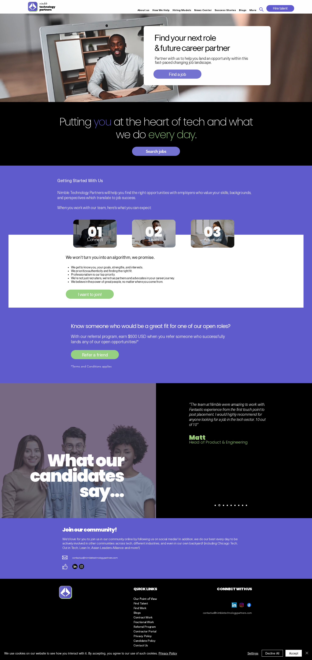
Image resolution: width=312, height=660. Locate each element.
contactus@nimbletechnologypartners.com (95, 558)
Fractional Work (144, 622)
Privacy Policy (168, 653)
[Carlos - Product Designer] (246, 505)
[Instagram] (81, 566)
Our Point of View (145, 599)
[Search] (261, 9)
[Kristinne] (223, 505)
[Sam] (227, 505)
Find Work (140, 608)
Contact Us (141, 645)
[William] (231, 505)
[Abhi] (235, 505)
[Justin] (238, 505)
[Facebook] (249, 605)
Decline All (272, 653)
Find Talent (141, 603)
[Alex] (215, 505)
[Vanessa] (242, 505)
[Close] (306, 653)
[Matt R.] (219, 505)
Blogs (137, 612)
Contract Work (143, 617)
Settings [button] (252, 653)
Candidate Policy (145, 640)
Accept (293, 653)
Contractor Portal (145, 631)
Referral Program (145, 626)
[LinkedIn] (74, 566)
